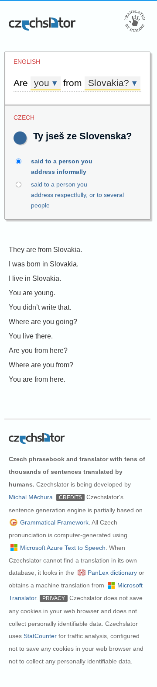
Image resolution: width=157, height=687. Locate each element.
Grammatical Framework (54, 522)
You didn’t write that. (40, 307)
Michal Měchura (31, 497)
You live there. (31, 336)
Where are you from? (41, 365)
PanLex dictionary (112, 572)
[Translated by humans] (134, 21)
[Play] (20, 138)
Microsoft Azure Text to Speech (63, 547)
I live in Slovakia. (35, 278)
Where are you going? (43, 321)
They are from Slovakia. (45, 249)
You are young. (32, 293)
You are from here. (37, 379)
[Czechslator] (42, 24)
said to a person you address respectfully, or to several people (77, 195)
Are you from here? (38, 350)
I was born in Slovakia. (43, 264)
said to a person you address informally (61, 166)
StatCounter (40, 635)
